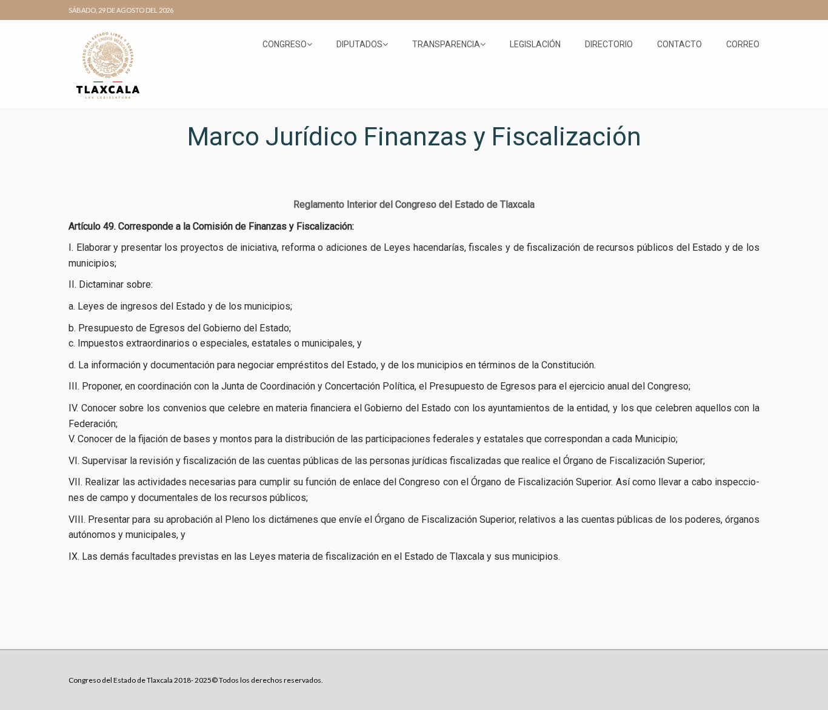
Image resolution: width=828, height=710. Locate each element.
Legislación (535, 44)
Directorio (609, 44)
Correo (743, 44)
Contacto (679, 44)
